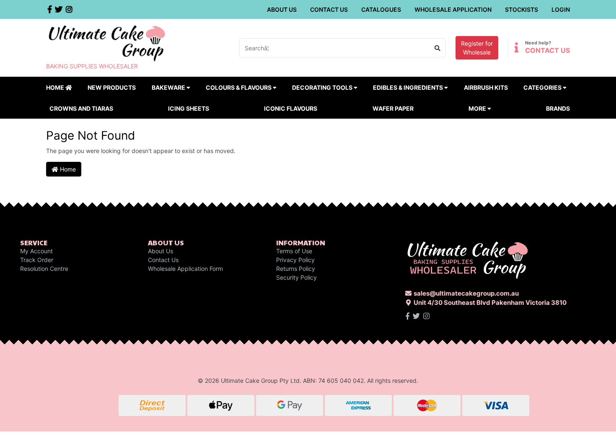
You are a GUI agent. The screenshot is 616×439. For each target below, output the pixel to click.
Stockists (521, 9)
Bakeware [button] (169, 87)
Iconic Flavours (290, 108)
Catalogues (381, 9)
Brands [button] (558, 108)
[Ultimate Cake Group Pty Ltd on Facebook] (407, 316)
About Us (282, 9)
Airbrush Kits (486, 87)
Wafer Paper (393, 108)
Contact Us (329, 9)
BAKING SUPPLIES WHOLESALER (92, 66)
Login (560, 9)
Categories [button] (543, 87)
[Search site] (438, 47)
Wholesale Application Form (185, 268)
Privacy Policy (295, 259)
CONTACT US (547, 50)
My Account (36, 251)
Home (55, 87)
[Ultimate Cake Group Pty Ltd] (107, 42)
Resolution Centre (44, 268)
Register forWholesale (477, 48)
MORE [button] (477, 108)
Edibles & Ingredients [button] (408, 87)
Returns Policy (295, 268)
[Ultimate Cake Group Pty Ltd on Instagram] (426, 316)
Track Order (36, 259)
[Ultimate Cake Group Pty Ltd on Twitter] (416, 316)
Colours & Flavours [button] (239, 87)
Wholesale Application (453, 9)
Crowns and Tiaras (81, 108)
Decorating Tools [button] (323, 87)
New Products (112, 87)
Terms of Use (294, 251)
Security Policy (296, 277)
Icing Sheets (188, 108)
